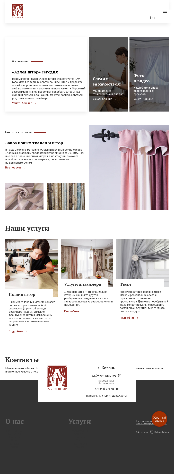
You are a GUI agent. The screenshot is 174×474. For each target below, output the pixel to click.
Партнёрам (14, 443)
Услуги (14, 446)
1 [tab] (111, 11)
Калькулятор (14, 430)
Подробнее (16, 331)
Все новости (13, 167)
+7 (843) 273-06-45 (106, 389)
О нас (14, 440)
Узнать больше (22, 103)
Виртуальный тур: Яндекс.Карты (106, 395)
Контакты (14, 434)
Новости (14, 437)
